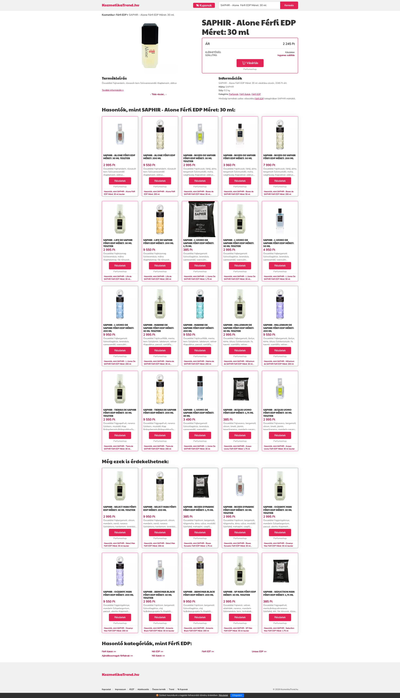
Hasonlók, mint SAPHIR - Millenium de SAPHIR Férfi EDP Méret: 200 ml (279, 362)
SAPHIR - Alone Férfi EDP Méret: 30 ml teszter (119, 156)
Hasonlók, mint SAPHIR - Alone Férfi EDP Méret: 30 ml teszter (119, 192)
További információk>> (113, 90)
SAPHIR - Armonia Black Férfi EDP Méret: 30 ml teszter (159, 594)
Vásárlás (252, 63)
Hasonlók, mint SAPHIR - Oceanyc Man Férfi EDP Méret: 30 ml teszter (278, 544)
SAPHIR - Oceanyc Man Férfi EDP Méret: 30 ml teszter (277, 509)
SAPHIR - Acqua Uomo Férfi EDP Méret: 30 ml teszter (277, 412)
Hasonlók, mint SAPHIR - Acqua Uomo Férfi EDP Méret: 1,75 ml (237, 447)
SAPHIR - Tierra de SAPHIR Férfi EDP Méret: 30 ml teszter (119, 412)
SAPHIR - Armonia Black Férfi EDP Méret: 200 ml (199, 593)
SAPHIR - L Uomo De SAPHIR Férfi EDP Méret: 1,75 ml (198, 243)
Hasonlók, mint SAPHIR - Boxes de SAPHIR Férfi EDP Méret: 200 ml (278, 192)
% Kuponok (183, 689)
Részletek (120, 181)
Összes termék (159, 689)
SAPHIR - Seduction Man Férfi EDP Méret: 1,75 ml (279, 593)
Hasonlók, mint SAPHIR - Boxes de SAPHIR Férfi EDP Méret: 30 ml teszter (198, 194)
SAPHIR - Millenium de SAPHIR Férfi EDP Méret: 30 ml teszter (238, 328)
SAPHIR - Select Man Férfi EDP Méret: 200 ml (159, 508)
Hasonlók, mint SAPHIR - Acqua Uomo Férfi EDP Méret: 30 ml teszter (279, 447)
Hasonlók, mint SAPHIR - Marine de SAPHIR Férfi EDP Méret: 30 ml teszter (159, 364)
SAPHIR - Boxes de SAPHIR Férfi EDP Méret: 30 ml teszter (199, 158)
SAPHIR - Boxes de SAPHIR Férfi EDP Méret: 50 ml (239, 156)
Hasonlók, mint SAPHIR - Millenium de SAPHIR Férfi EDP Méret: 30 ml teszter (239, 364)
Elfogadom (237, 695)
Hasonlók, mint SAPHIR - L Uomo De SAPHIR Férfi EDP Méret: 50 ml (279, 277)
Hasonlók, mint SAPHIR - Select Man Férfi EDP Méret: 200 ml (159, 544)
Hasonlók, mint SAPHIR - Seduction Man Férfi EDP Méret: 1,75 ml (279, 629)
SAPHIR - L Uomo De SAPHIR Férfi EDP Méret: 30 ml (198, 412)
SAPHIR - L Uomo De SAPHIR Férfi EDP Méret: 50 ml (278, 243)
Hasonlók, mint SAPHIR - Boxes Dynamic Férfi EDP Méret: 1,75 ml (198, 544)
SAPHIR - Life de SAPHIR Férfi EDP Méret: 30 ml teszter (117, 243)
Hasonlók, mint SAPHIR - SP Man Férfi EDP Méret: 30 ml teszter (238, 629)
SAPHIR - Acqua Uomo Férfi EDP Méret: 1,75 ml (238, 411)
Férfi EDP (256, 94)
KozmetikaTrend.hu (120, 5)
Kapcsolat (106, 689)
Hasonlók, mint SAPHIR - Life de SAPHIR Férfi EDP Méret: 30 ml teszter (117, 279)
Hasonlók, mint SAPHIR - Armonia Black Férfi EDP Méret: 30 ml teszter (159, 629)
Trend (171, 689)
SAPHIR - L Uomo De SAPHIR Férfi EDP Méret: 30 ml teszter (238, 243)
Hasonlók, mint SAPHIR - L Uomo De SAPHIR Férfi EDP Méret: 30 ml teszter (239, 279)
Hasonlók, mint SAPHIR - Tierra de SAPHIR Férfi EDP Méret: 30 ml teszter (118, 449)
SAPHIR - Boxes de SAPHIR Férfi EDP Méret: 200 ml (279, 156)
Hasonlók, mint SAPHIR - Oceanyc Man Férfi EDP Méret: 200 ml (118, 629)
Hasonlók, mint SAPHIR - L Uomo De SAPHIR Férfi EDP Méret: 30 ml (199, 447)
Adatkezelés (143, 689)
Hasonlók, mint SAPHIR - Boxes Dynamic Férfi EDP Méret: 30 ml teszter (237, 546)
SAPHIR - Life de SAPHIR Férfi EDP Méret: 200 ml (158, 241)
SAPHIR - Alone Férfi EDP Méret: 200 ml (159, 156)
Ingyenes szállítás (286, 55)
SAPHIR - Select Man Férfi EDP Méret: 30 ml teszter (119, 508)
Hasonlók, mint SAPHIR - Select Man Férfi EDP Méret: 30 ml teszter (119, 544)
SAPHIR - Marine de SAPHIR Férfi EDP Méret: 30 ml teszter (158, 328)
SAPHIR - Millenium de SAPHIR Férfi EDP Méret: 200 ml (278, 328)
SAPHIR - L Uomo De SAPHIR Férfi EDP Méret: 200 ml (118, 328)
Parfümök (233, 94)
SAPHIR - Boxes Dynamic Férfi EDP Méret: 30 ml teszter (238, 509)
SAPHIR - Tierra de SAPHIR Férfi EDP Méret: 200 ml (159, 411)
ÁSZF (131, 689)
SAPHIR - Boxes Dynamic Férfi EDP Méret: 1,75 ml (198, 508)
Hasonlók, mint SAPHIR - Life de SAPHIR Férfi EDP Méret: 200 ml (157, 277)
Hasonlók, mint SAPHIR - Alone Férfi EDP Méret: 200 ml (159, 192)
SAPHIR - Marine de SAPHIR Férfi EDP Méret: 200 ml (198, 328)
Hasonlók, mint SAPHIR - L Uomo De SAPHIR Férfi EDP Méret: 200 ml (119, 362)
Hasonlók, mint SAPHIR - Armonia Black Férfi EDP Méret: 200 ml (198, 629)
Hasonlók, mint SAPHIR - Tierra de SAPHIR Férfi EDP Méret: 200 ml (158, 447)
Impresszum (120, 689)
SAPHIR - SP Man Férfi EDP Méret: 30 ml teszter (239, 593)
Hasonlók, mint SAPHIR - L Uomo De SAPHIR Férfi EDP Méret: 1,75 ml (199, 277)
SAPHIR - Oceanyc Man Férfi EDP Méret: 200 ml (118, 593)
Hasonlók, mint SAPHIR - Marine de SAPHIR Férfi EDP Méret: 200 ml (199, 362)
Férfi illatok (245, 94)
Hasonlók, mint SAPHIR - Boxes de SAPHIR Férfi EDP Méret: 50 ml (238, 192)
